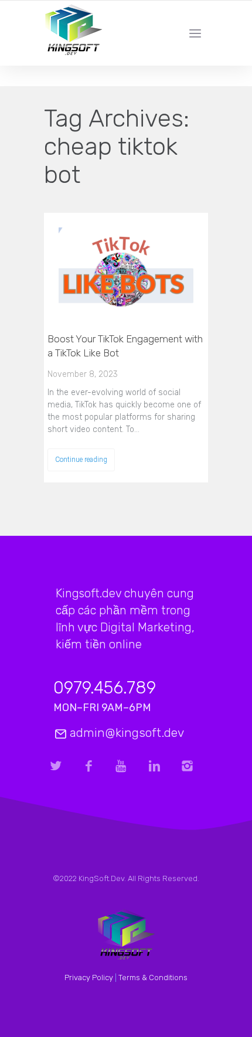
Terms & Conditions (153, 977)
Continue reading (81, 459)
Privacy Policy (88, 977)
